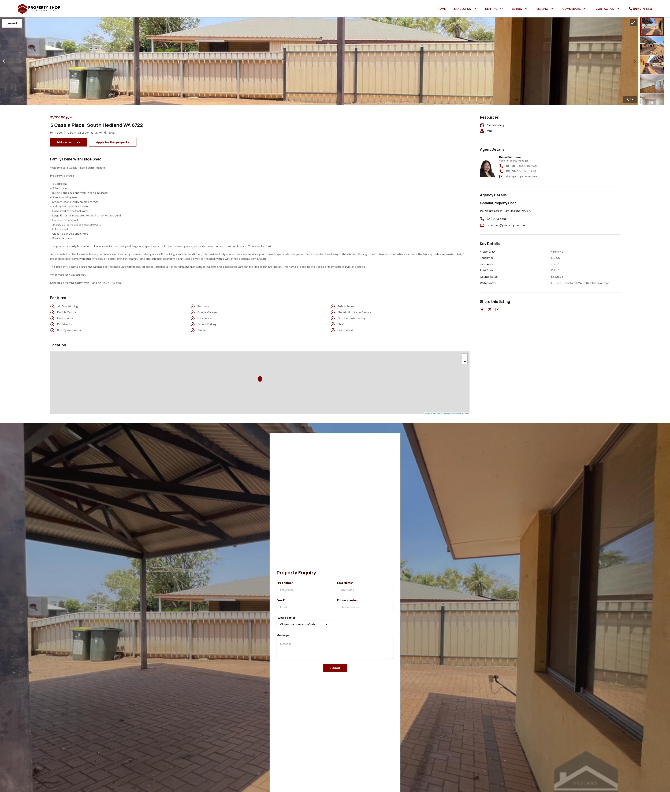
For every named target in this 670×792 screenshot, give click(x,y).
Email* (281, 600)
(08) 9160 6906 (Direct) (521, 166)
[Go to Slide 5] (652, 102)
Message (283, 635)
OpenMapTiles (446, 413)
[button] (319, 61)
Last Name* (345, 583)
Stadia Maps (436, 413)
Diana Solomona (510, 157)
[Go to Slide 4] (652, 83)
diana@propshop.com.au (522, 176)
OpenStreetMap (456, 413)
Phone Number (347, 600)
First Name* (285, 583)
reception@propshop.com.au (506, 225)
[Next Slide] (634, 61)
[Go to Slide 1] (652, 26)
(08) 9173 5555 (497, 219)
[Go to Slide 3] (652, 64)
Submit (335, 668)
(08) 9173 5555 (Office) (521, 171)
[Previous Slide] (3, 61)
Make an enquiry (68, 142)
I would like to (286, 618)
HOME (442, 9)
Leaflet (428, 413)
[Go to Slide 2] (652, 45)
